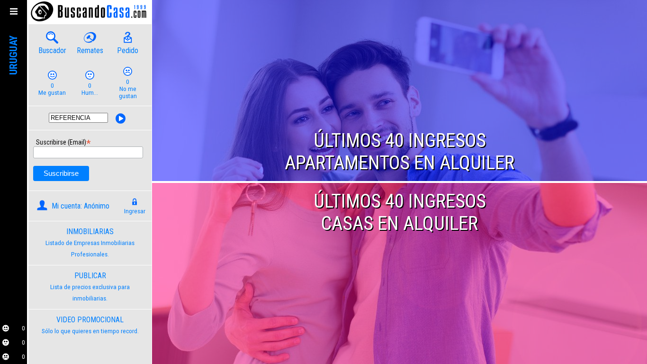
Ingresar (134, 211)
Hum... (89, 89)
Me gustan (52, 89)
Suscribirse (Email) (39, 141)
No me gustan (128, 89)
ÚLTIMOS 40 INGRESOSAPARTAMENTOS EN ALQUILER (399, 151)
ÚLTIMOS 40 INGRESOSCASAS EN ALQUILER (400, 212)
